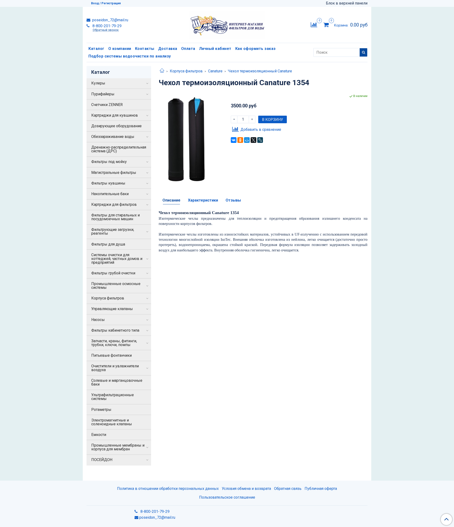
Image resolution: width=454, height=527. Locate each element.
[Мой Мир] (247, 140)
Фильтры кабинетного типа (115, 330)
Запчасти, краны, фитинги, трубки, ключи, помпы (114, 343)
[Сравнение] (314, 24)
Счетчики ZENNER (107, 104)
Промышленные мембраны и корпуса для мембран (117, 447)
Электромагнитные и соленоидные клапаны (111, 422)
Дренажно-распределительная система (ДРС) (118, 149)
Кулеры (98, 83)
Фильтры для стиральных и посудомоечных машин (115, 217)
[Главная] (162, 71)
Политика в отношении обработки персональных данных (168, 488)
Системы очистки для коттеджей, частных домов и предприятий (116, 259)
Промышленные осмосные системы (115, 285)
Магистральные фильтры (113, 172)
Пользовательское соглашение (227, 497)
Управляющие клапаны (112, 309)
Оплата (188, 48)
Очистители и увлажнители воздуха (115, 368)
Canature (215, 71)
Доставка (167, 48)
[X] (253, 140)
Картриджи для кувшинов (114, 115)
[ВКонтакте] (233, 140)
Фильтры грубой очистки (113, 273)
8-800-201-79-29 (107, 26)
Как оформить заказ (255, 48)
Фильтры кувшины (108, 183)
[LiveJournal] (260, 140)
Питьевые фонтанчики (111, 355)
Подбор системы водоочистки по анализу (129, 56)
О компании (119, 48)
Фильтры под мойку (109, 161)
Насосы (98, 319)
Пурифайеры (102, 94)
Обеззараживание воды (112, 136)
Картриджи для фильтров (114, 204)
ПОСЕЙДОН (101, 459)
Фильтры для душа (108, 244)
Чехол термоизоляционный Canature (260, 71)
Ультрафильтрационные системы (112, 397)
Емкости (98, 434)
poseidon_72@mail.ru (109, 20)
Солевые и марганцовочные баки (116, 382)
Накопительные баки (110, 194)
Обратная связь (287, 488)
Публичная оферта (321, 488)
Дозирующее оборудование (116, 126)
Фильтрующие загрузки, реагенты (112, 231)
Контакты (144, 48)
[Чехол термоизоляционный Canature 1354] (191, 139)
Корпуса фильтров (186, 71)
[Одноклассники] (240, 140)
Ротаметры (101, 409)
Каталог (96, 48)
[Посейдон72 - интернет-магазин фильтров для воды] (227, 23)
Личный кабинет (215, 48)
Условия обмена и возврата (246, 488)
